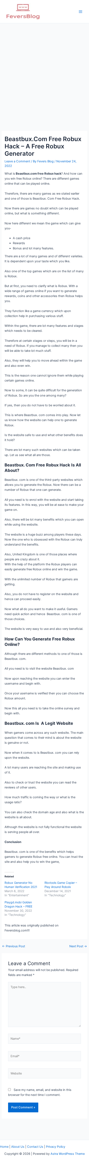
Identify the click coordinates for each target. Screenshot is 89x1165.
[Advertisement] (44, 70)
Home (4, 1147)
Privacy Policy (55, 1147)
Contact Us (35, 1147)
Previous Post (13, 946)
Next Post (78, 946)
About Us (17, 1147)
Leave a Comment (17, 161)
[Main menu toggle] (80, 11)
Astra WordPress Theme (68, 1154)
